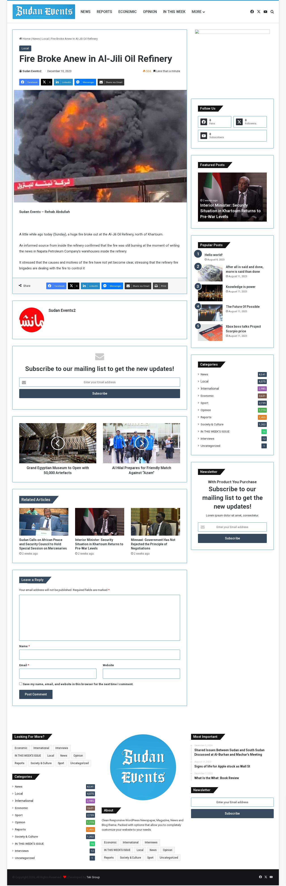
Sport (204, 403)
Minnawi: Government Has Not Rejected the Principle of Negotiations (153, 544)
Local (45, 38)
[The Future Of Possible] (210, 312)
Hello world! (214, 255)
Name (24, 646)
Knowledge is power (241, 287)
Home (26, 38)
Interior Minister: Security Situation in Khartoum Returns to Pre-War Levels (99, 544)
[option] (232, 197)
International (210, 388)
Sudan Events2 (32, 71)
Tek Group (93, 877)
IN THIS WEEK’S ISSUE (215, 431)
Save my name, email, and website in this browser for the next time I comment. (78, 684)
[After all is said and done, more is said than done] (210, 273)
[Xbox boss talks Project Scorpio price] (210, 332)
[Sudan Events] (44, 11)
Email (24, 665)
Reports (104, 12)
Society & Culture (212, 424)
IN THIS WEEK (174, 12)
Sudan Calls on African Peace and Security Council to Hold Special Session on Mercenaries (43, 544)
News (85, 12)
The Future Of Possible (243, 306)
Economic (127, 12)
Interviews (207, 438)
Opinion (150, 12)
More (197, 12)
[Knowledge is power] (210, 293)
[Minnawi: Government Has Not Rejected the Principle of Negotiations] (155, 522)
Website (108, 665)
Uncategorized (210, 445)
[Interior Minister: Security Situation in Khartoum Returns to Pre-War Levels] (99, 522)
